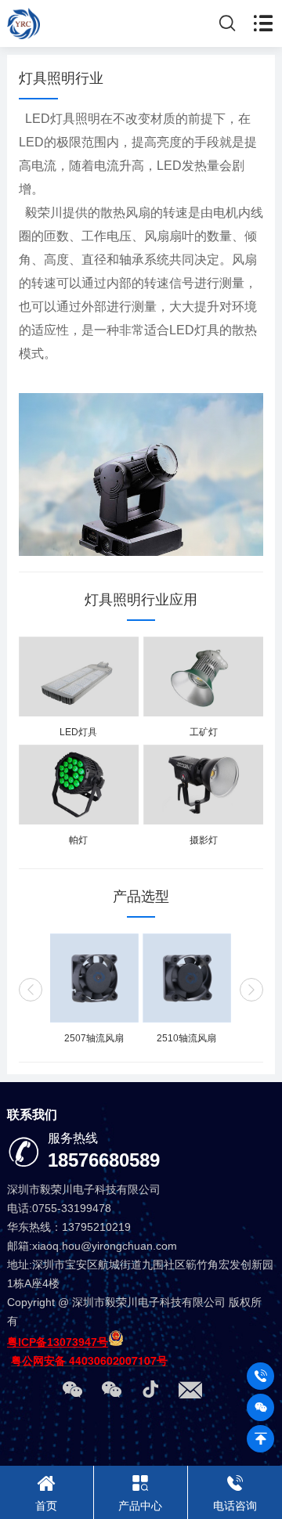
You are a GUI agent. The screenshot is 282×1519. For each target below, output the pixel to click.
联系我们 (32, 1114)
